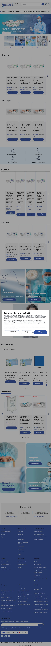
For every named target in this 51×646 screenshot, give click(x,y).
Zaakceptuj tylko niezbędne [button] (12, 332)
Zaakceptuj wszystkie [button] (40, 332)
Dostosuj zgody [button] (27, 332)
